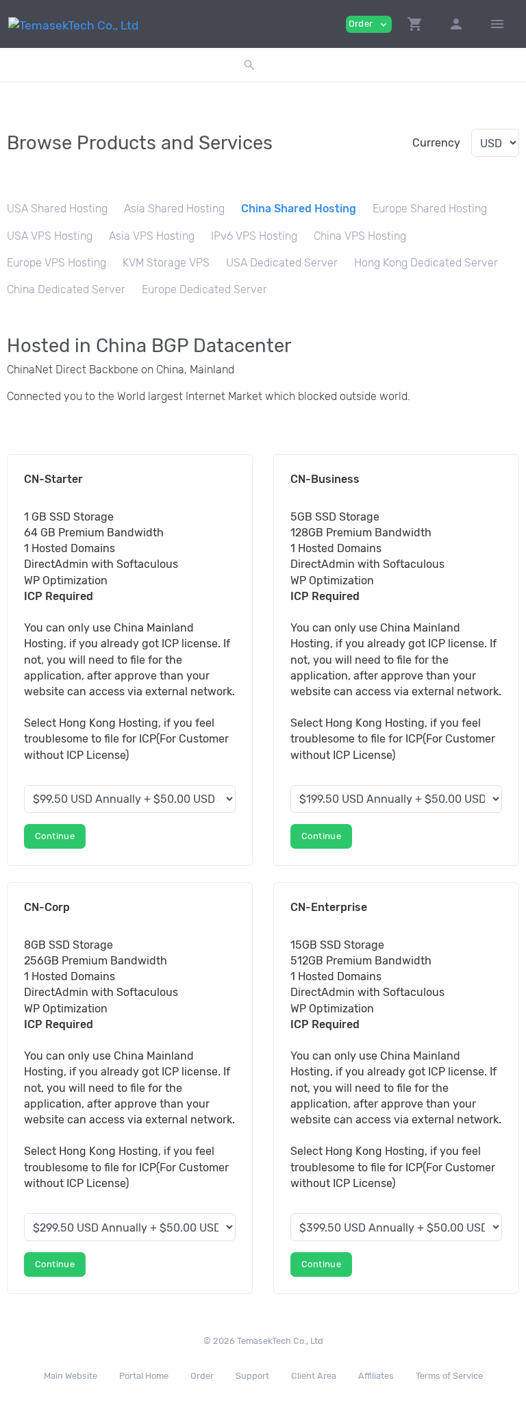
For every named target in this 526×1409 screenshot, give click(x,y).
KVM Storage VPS (166, 262)
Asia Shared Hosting (174, 208)
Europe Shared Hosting (430, 208)
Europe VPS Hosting (56, 262)
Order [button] (369, 24)
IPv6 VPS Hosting (254, 235)
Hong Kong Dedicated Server (426, 262)
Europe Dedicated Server (204, 289)
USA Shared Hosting (57, 208)
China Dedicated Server (66, 289)
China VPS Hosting (360, 235)
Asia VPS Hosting (152, 235)
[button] (415, 24)
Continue (55, 836)
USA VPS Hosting (49, 235)
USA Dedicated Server (282, 262)
